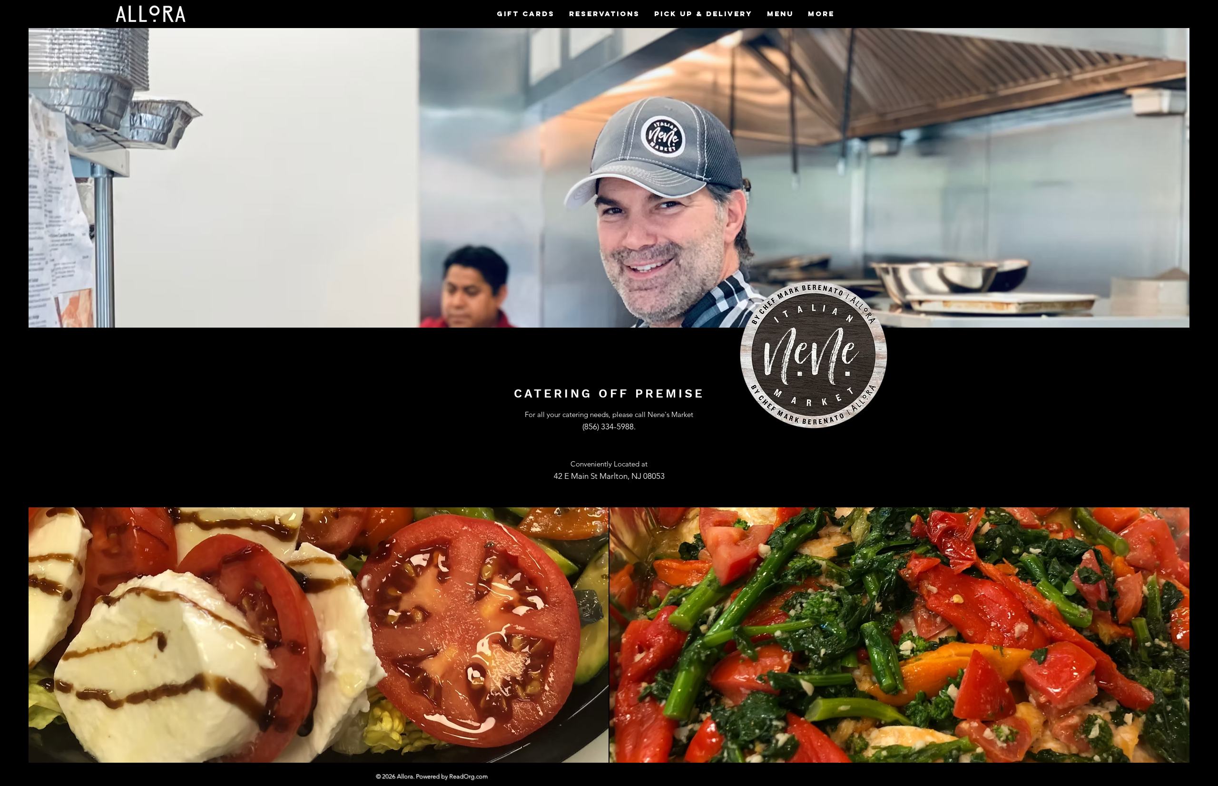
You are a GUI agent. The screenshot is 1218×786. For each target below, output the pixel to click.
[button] (780, 14)
